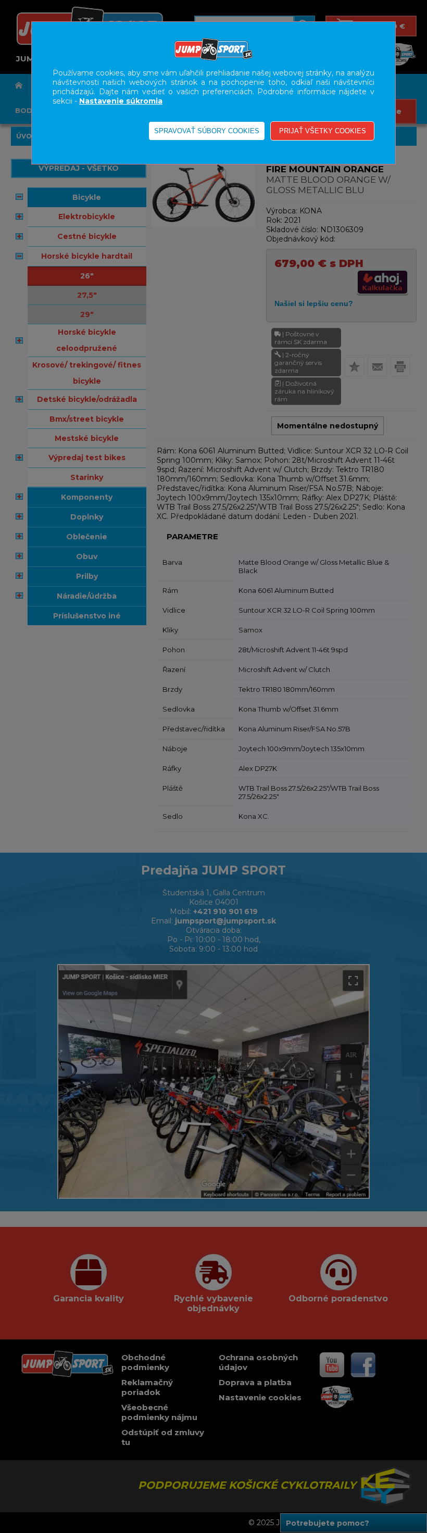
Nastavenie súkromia (120, 101)
